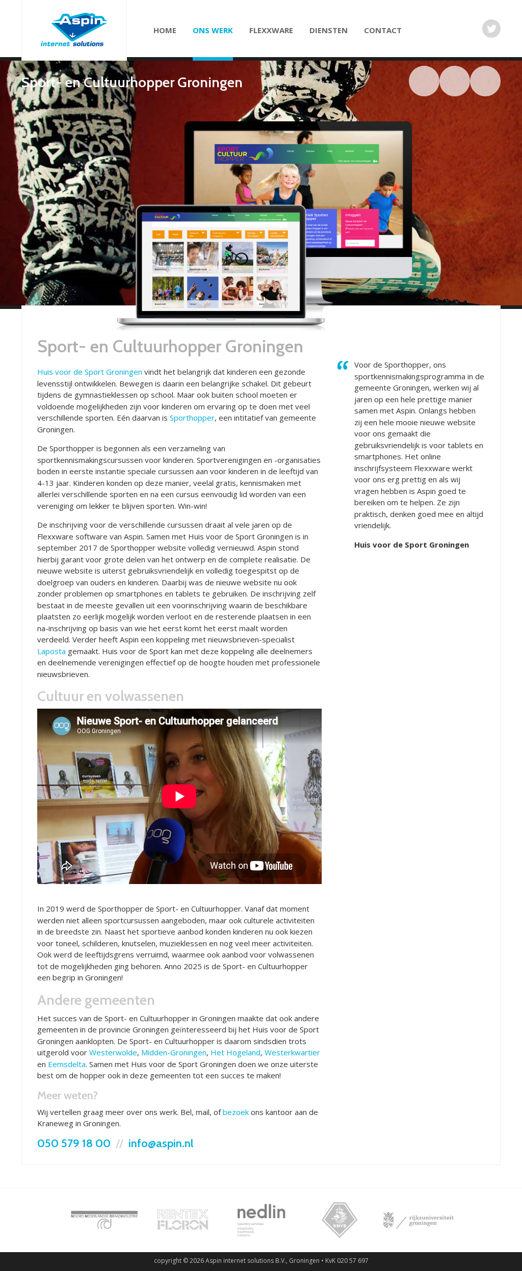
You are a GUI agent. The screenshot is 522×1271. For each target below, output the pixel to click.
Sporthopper (192, 417)
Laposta (51, 651)
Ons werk (213, 30)
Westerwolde (113, 1052)
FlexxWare (271, 30)
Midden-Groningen (173, 1052)
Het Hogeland (235, 1052)
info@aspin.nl (160, 1143)
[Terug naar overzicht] (424, 81)
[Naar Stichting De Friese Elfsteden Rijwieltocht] (454, 81)
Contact (383, 30)
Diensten (328, 30)
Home (164, 30)
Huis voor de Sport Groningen (89, 372)
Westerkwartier (292, 1052)
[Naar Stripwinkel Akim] (485, 81)
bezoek (236, 1112)
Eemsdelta (67, 1064)
